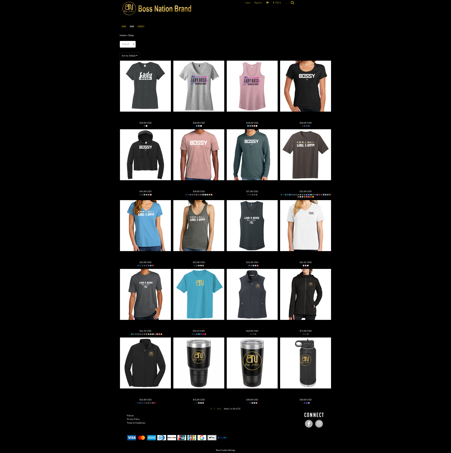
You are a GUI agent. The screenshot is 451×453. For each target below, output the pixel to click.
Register (258, 2)
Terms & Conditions (136, 422)
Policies (130, 415)
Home (123, 35)
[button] (278, 2)
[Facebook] (309, 424)
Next (219, 408)
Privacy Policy (133, 419)
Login (247, 2)
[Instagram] (319, 424)
